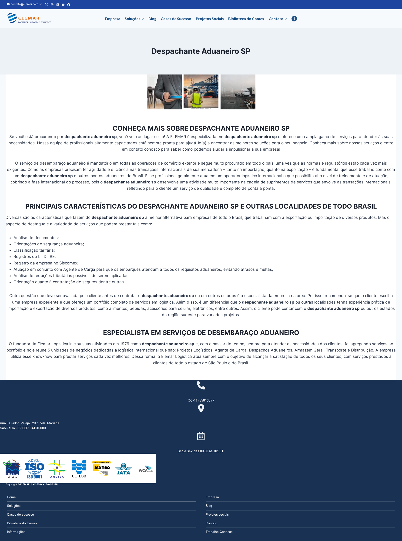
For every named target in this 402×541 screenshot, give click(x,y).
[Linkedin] (57, 4)
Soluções (13, 505)
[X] (46, 4)
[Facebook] (68, 4)
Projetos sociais (217, 514)
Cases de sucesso (20, 514)
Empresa (112, 18)
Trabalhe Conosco (219, 532)
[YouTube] (63, 4)
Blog (152, 18)
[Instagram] (52, 4)
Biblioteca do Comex (246, 18)
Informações (16, 532)
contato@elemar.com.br (26, 4)
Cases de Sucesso (176, 18)
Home (11, 497)
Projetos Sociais (210, 18)
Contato (211, 523)
